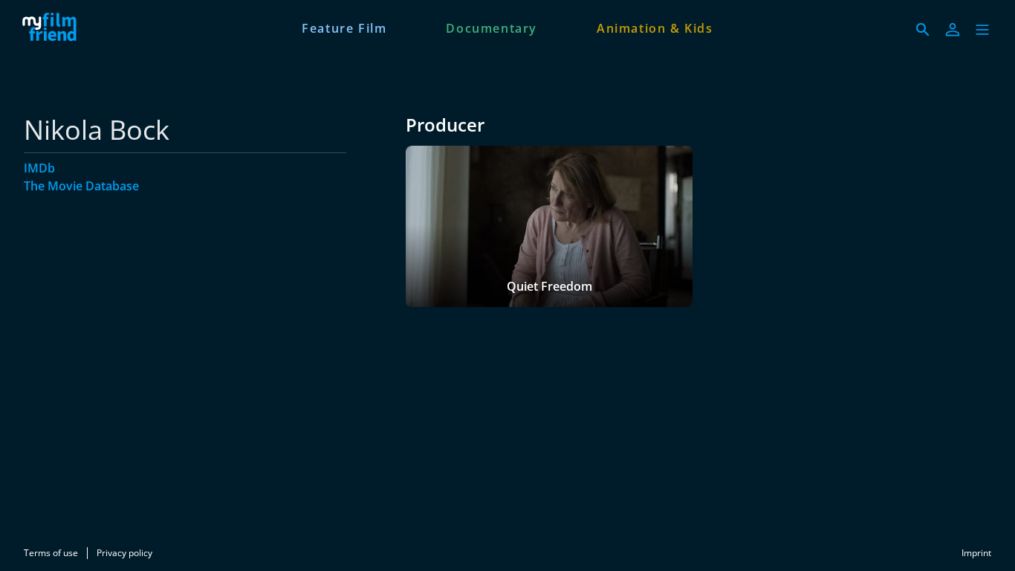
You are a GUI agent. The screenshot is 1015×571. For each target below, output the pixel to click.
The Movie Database (81, 186)
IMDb (39, 168)
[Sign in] (952, 30)
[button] (982, 30)
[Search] (923, 30)
